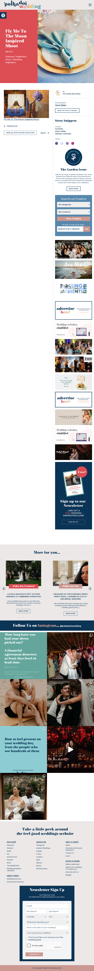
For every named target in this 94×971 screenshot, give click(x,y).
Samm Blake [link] (60, 105)
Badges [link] (68, 875)
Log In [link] (68, 856)
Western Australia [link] (63, 134)
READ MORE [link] (73, 189)
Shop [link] (9, 863)
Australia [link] (59, 129)
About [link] (68, 845)
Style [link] (38, 860)
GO (86, 229)
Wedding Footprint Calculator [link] (14, 869)
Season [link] (39, 866)
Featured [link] (10, 56)
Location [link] (39, 857)
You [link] (8, 854)
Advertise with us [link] (72, 872)
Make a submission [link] (73, 864)
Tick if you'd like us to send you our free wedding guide (45, 938)
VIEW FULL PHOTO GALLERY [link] (67, 110)
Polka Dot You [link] (70, 586)
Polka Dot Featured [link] (23, 586)
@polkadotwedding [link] (70, 626)
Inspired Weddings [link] (43, 848)
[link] (3, 15)
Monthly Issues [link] (41, 869)
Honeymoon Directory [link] (15, 882)
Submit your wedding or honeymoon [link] (74, 868)
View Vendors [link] (73, 218)
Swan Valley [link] (60, 131)
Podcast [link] (10, 860)
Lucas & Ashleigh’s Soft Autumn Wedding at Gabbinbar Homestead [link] (23, 595)
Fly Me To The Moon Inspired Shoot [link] (21, 119)
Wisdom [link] (10, 848)
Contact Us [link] (70, 853)
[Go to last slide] (4, 589)
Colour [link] (38, 854)
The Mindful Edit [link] (13, 866)
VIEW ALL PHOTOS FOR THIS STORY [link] (20, 133)
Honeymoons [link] (12, 857)
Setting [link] (39, 863)
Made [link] (9, 851)
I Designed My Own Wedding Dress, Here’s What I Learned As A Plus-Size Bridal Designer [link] (70, 596)
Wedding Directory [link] (14, 879)
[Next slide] (90, 589)
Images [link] (39, 851)
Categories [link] (40, 845)
